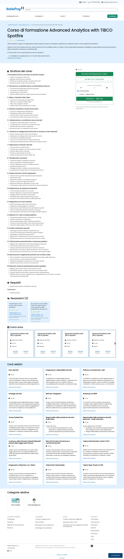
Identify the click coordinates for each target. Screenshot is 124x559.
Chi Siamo (86, 16)
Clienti (93, 528)
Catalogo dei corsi (12, 16)
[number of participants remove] (81, 87)
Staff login (62, 558)
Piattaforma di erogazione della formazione (75, 525)
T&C (92, 539)
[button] (115, 343)
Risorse (10, 528)
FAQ (92, 536)
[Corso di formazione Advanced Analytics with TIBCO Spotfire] (15, 9)
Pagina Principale (12, 25)
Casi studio (39, 522)
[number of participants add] (107, 87)
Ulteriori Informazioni (14, 58)
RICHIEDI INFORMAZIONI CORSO (94, 74)
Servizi (63, 16)
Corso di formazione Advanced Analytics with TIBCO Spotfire (47, 25)
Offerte (10, 522)
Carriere (94, 534)
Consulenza (39, 16)
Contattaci (112, 16)
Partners (94, 525)
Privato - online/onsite (86, 94)
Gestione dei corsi (70, 522)
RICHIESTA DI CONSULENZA (94, 79)
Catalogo (11, 519)
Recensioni (95, 531)
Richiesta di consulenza (44, 525)
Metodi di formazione (15, 525)
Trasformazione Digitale (72, 519)
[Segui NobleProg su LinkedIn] (92, 546)
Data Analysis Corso (24, 25)
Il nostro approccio (42, 519)
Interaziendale (84, 91)
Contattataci (115, 555)
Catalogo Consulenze (43, 528)
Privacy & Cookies (62, 555)
